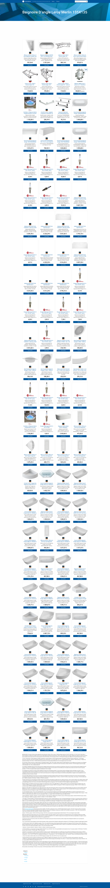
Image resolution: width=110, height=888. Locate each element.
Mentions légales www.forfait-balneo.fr (45, 886)
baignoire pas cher (47, 883)
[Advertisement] (55, 31)
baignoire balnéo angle (29, 808)
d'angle (26, 857)
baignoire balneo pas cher (37, 883)
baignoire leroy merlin (27, 883)
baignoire (26, 855)
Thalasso (57, 1)
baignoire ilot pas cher (56, 883)
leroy (26, 859)
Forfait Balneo (28, 1)
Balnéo (53, 1)
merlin (26, 861)
